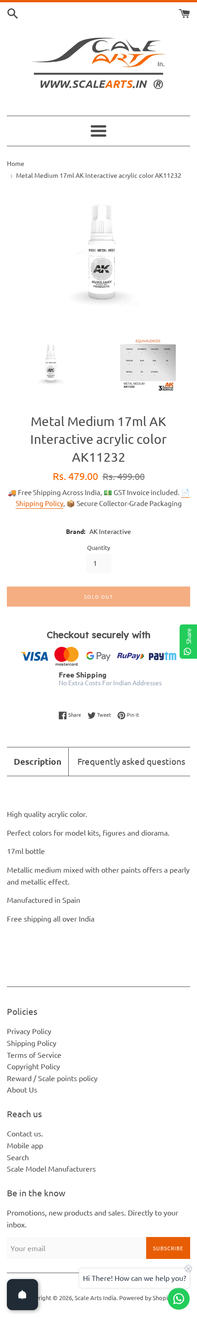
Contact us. (25, 1133)
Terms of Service (34, 1054)
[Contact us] (179, 1299)
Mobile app (25, 1145)
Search (18, 1157)
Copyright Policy (33, 1066)
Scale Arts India (95, 1297)
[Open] (22, 1294)
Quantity (98, 547)
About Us (22, 1089)
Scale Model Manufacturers (51, 1168)
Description (37, 761)
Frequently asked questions (131, 761)
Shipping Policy (31, 1042)
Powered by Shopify (146, 1297)
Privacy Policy (29, 1030)
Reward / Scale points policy (52, 1077)
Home (15, 163)
